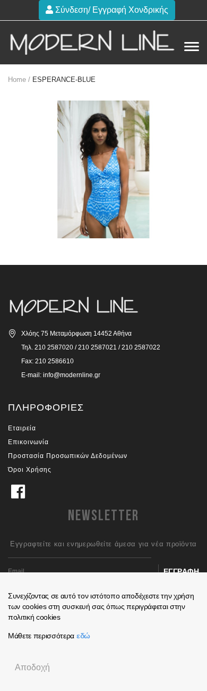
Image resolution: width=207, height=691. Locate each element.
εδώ (83, 635)
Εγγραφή (181, 571)
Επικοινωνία (28, 442)
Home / (19, 80)
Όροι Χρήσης (29, 469)
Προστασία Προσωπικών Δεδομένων (67, 456)
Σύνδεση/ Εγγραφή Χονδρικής (110, 9)
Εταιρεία (22, 428)
